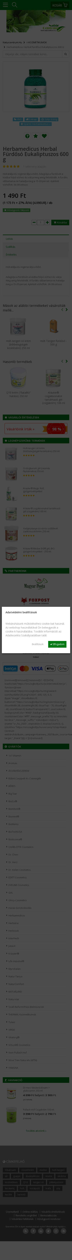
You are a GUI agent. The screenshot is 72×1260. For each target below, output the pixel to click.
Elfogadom (58, 644)
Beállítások (37, 644)
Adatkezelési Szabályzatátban (23, 635)
